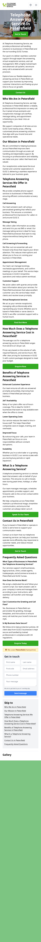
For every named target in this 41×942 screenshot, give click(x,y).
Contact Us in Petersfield (14, 740)
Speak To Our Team (20, 514)
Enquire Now (20, 366)
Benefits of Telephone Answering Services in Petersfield (18, 728)
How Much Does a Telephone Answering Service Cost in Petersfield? (20, 722)
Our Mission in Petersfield (15, 711)
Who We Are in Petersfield (15, 707)
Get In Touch (20, 34)
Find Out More (20, 322)
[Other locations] (30, 5)
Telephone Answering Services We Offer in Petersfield (18, 715)
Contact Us (20, 92)
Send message (20, 693)
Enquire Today (20, 643)
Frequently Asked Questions (16, 744)
